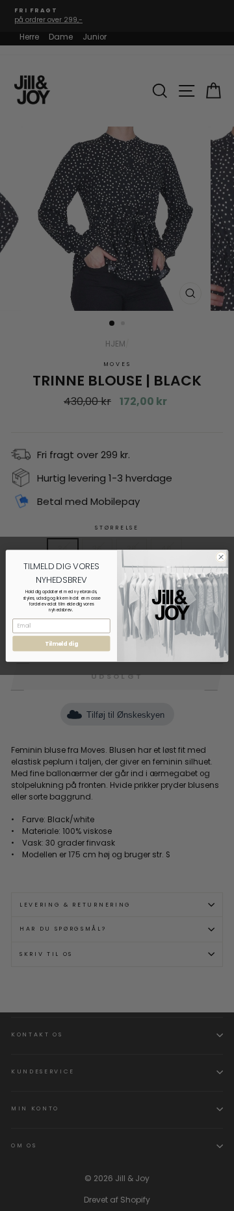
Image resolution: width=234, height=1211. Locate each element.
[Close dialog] (221, 556)
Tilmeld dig (61, 643)
